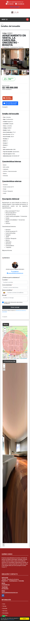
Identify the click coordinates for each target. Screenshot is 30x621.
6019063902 (11, 3)
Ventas (4, 606)
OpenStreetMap (24, 358)
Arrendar (4, 608)
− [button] (4, 331)
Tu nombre (5, 279)
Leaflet (14, 358)
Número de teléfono (7, 290)
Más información (11, 619)
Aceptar (24, 618)
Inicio (2, 24)
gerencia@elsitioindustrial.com (15, 273)
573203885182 (20, 3)
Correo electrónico (7, 285)
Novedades (5, 613)
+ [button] (4, 328)
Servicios (4, 610)
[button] (27, 49)
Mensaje (4, 295)
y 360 (10, 79)
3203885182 (16, 271)
